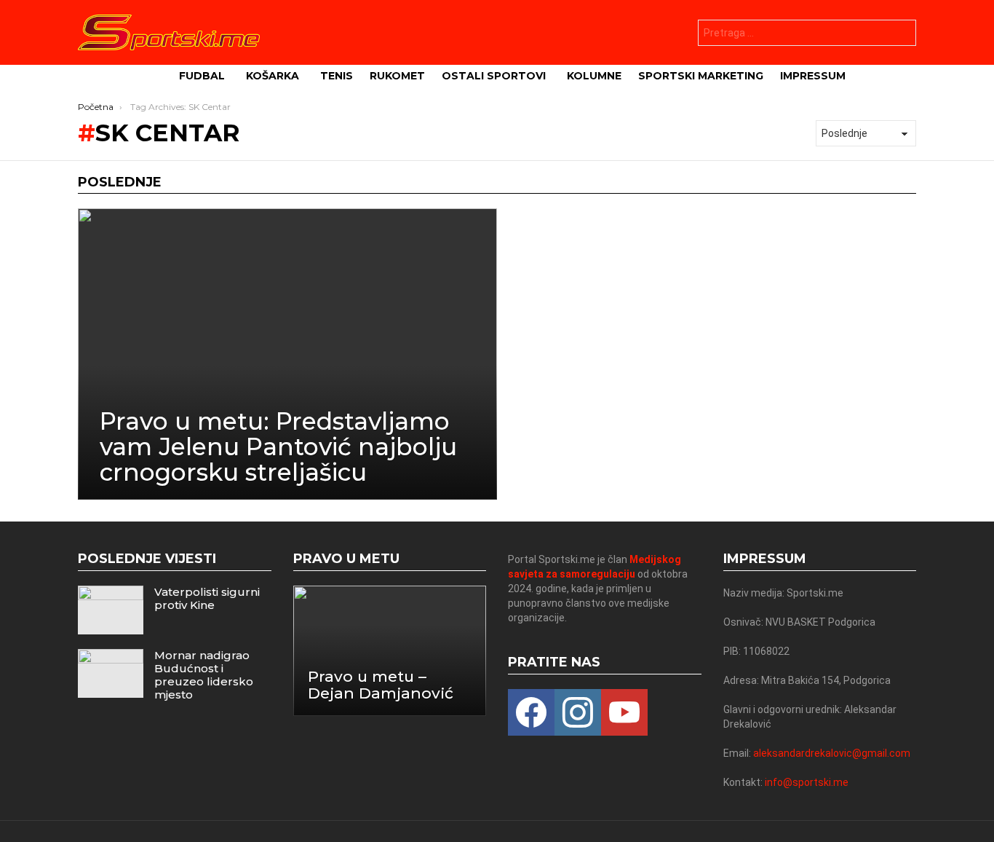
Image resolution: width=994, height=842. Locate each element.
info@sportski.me (806, 782)
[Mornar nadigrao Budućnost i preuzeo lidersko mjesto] (110, 673)
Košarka (272, 75)
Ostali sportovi (494, 75)
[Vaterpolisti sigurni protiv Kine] (110, 610)
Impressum (813, 75)
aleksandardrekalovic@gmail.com (831, 753)
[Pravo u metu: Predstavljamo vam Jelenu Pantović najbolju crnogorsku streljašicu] (287, 354)
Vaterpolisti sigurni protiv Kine (207, 598)
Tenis (336, 75)
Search (901, 35)
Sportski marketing (700, 75)
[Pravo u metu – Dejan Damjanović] (390, 651)
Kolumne (594, 75)
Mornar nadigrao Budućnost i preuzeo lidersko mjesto (203, 674)
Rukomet (397, 75)
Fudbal (202, 75)
